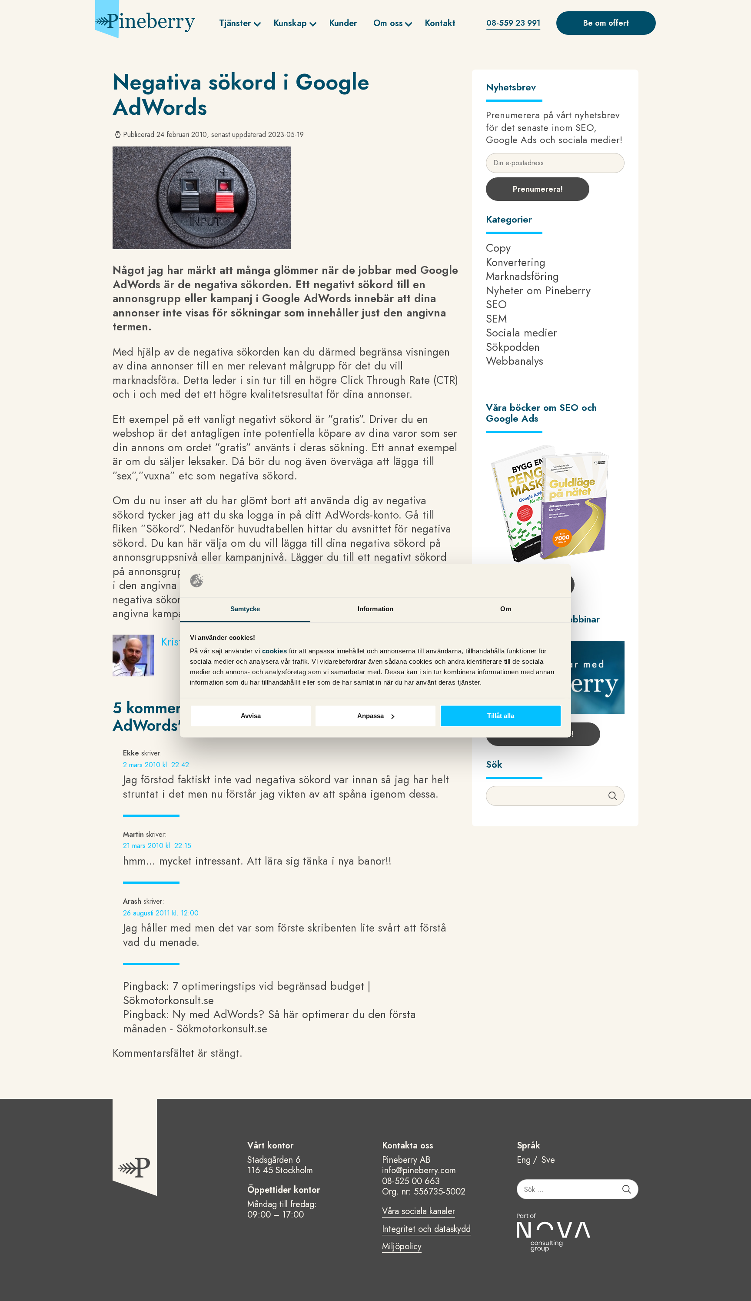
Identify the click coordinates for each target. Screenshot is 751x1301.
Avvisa (251, 715)
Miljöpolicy (402, 1247)
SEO (496, 304)
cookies (275, 651)
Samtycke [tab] (245, 609)
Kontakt (440, 23)
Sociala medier (521, 332)
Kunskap (290, 23)
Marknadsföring (522, 276)
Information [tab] (375, 609)
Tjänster (235, 23)
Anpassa (370, 715)
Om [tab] (505, 609)
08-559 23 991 (513, 23)
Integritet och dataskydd (426, 1229)
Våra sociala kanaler (418, 1212)
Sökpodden (513, 347)
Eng (524, 1160)
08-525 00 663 (411, 1181)
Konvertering (515, 262)
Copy (498, 248)
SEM (496, 318)
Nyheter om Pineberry (538, 290)
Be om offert (606, 23)
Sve (548, 1160)
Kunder (343, 23)
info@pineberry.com (419, 1170)
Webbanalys (514, 361)
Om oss (388, 23)
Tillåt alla (500, 715)
